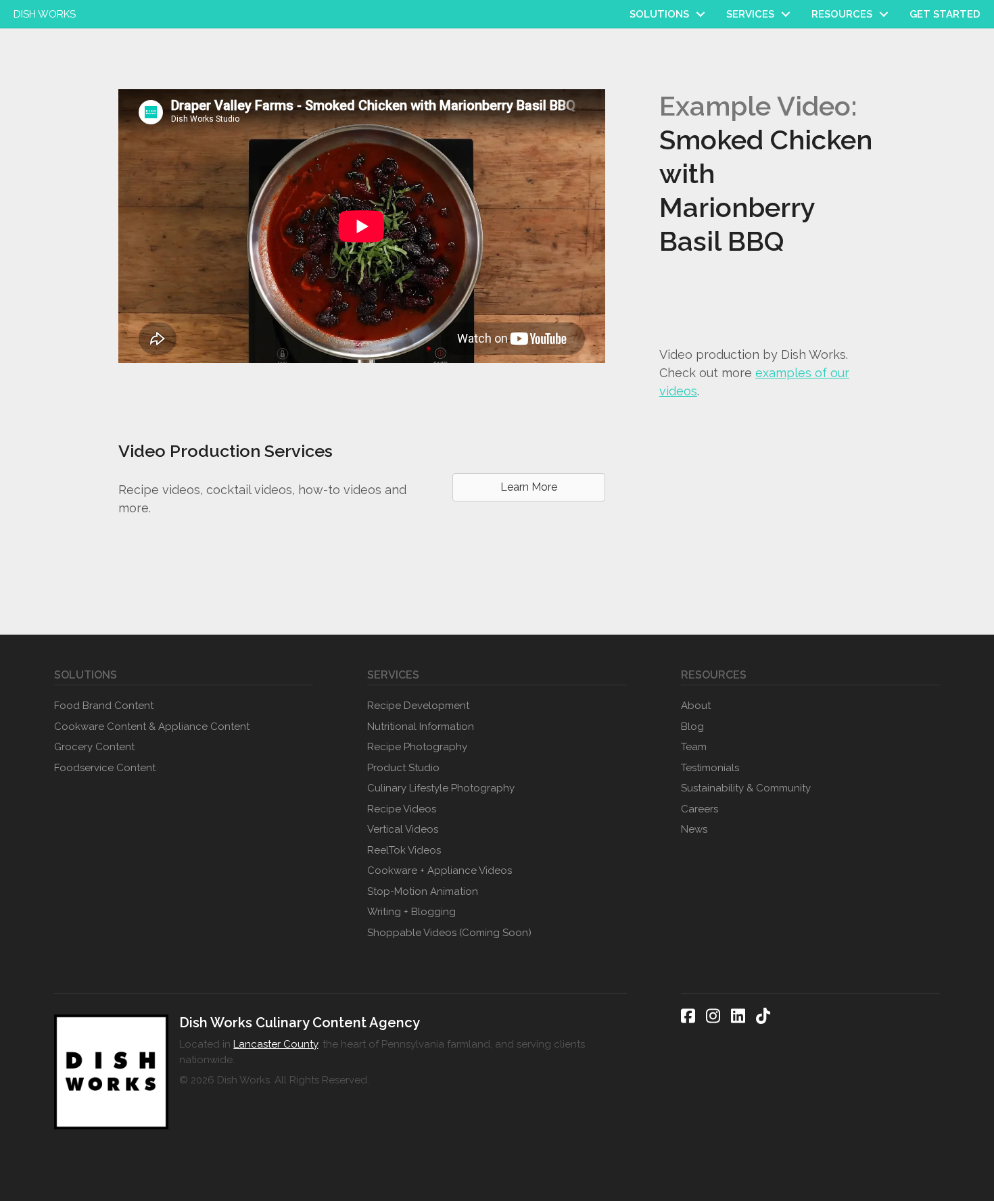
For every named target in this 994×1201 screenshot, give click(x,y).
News (694, 829)
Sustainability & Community (746, 788)
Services (750, 14)
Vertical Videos (402, 829)
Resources (841, 14)
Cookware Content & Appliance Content (152, 726)
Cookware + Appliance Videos (439, 870)
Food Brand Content (103, 706)
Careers (699, 809)
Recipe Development (418, 706)
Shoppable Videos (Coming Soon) (449, 933)
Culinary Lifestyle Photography (441, 788)
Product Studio (403, 768)
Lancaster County (275, 1044)
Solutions (659, 14)
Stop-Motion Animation (422, 891)
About (696, 706)
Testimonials (710, 768)
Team (694, 747)
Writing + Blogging (411, 912)
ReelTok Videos (404, 850)
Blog (692, 726)
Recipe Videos (401, 809)
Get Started (944, 14)
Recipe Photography (417, 747)
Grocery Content (94, 747)
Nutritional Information (420, 726)
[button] (700, 14)
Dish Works (45, 14)
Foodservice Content (105, 768)
